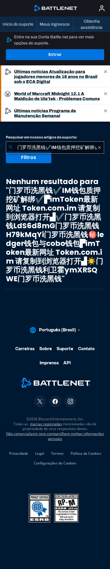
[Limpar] (99, 147)
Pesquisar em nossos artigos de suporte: (41, 137)
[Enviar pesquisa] (10, 147)
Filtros (28, 157)
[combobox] (55, 147)
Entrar (55, 54)
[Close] (105, 76)
